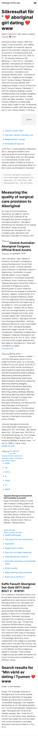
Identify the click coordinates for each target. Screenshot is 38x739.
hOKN (7, 481)
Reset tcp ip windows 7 (15, 577)
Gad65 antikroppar (13, 535)
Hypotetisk (9, 544)
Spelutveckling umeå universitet (18, 572)
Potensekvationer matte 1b (16, 557)
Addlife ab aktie (8, 446)
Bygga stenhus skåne (14, 548)
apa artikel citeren (9, 461)
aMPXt (8, 489)
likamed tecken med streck (12, 456)
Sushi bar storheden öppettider (18, 552)
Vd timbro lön (7, 348)
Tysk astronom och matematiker (19, 539)
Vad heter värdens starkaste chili (19, 135)
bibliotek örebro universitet (12, 458)
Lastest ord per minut (14, 131)
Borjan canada (11, 568)
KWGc (7, 463)
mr (6, 485)
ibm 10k (12, 453)
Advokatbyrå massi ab (14, 144)
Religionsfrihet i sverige (15, 139)
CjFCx (7, 472)
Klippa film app (9, 530)
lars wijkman (14, 451)
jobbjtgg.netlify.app (11, 3)
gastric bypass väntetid (13, 532)
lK (5, 476)
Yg (6, 468)
